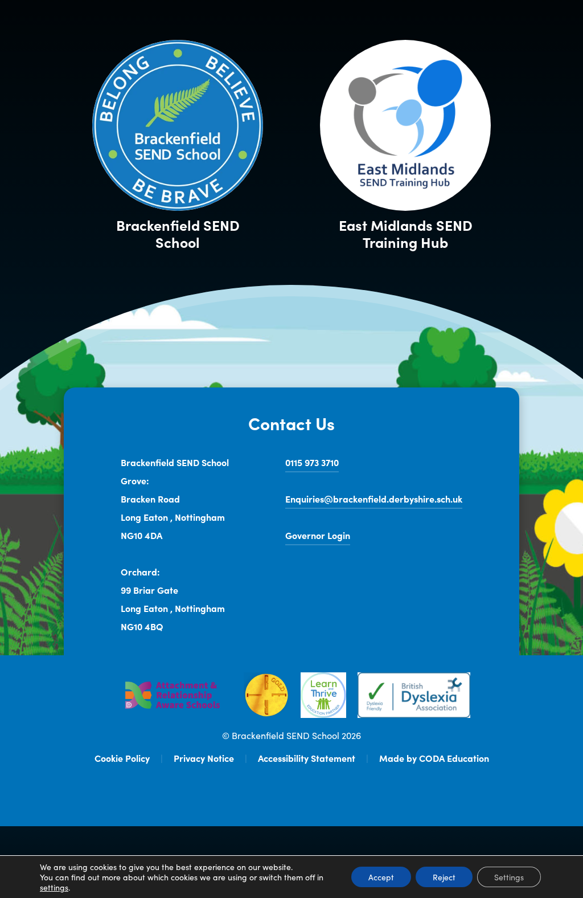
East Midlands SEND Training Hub (415, 234)
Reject (444, 877)
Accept (381, 877)
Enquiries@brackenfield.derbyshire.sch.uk (373, 498)
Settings (509, 877)
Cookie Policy (122, 758)
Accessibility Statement (306, 758)
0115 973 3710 (312, 462)
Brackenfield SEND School (178, 234)
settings (54, 887)
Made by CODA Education (434, 758)
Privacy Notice (204, 758)
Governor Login (317, 537)
